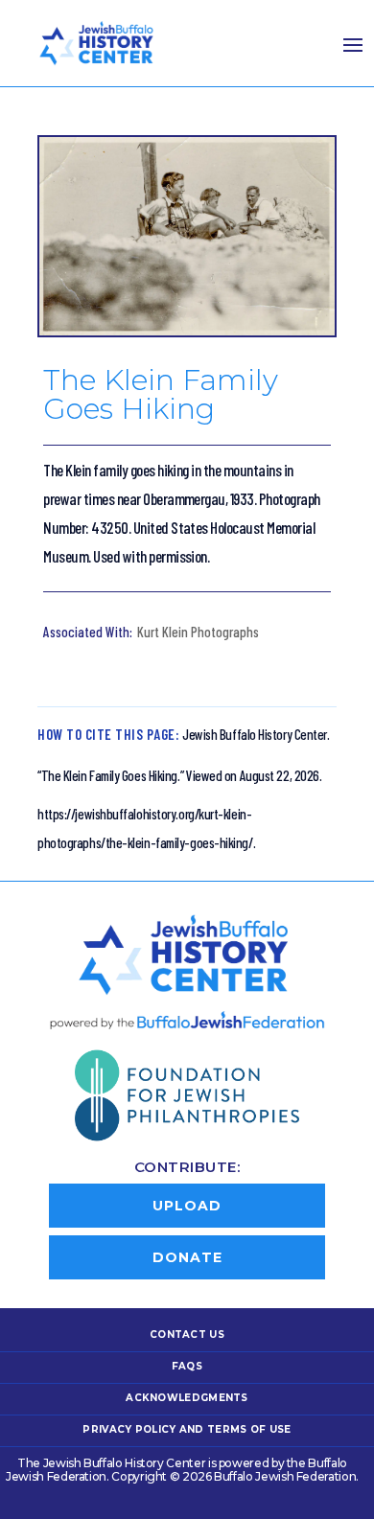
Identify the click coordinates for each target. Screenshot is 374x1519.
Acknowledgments (187, 1398)
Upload (187, 1205)
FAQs (187, 1366)
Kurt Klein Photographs (198, 631)
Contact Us (187, 1334)
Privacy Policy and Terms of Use (186, 1429)
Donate (187, 1257)
